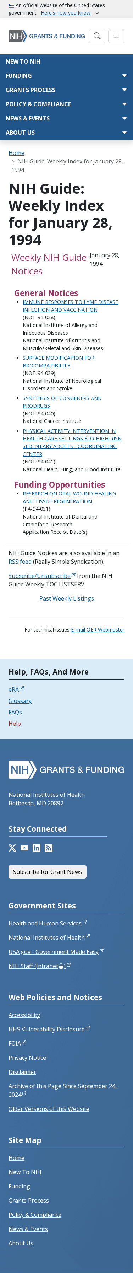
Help (15, 723)
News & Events (28, 118)
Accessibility (24, 1015)
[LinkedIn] (36, 848)
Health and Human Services (45, 923)
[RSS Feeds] (48, 848)
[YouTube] (24, 848)
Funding (19, 76)
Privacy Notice (27, 1058)
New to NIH (23, 61)
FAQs (15, 712)
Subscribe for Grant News (47, 872)
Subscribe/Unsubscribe (40, 576)
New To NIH (25, 1172)
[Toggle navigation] (97, 36)
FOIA (15, 1043)
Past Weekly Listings (66, 598)
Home (16, 153)
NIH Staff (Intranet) (37, 966)
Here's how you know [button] (66, 12)
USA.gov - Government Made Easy (54, 952)
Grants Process (30, 90)
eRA (14, 689)
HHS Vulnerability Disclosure (47, 1029)
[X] (12, 848)
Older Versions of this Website (49, 1109)
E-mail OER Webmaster (97, 629)
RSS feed (20, 561)
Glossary (20, 701)
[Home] (47, 36)
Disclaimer (22, 1072)
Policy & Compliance (38, 104)
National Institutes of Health (47, 937)
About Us (20, 132)
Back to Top (101, 1259)
